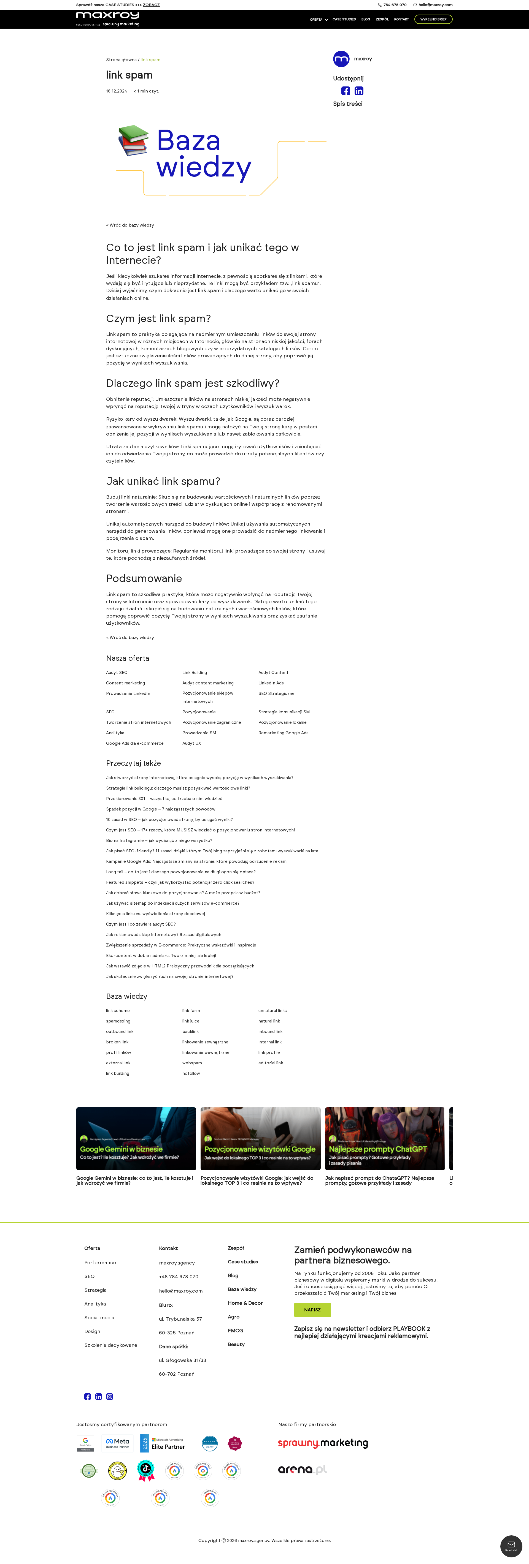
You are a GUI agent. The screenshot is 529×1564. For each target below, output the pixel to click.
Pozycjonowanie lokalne (282, 722)
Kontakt (401, 19)
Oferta (316, 19)
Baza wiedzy (242, 1289)
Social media (99, 1317)
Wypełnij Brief (433, 19)
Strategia (95, 1290)
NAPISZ (312, 1310)
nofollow (191, 1073)
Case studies (344, 19)
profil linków (118, 1053)
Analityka (115, 733)
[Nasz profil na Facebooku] (87, 1398)
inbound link (270, 1032)
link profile (269, 1053)
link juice (190, 1021)
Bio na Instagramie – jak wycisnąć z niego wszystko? (159, 841)
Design (92, 1331)
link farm (191, 1011)
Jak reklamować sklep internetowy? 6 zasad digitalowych (163, 935)
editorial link (270, 1063)
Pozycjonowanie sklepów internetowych (207, 697)
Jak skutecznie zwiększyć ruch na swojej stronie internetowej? (169, 977)
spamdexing (118, 1021)
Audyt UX (191, 743)
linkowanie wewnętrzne (206, 1053)
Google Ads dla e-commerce (135, 743)
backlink (190, 1032)
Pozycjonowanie (199, 712)
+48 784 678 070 (178, 1276)
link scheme (118, 1011)
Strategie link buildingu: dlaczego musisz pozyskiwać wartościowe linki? (178, 788)
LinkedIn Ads (271, 683)
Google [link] (242, 419)
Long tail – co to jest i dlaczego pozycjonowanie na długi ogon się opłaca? (181, 872)
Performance (100, 1262)
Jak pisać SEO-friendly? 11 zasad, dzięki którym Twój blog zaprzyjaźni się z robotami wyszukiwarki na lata (212, 851)
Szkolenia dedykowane (110, 1345)
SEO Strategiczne (276, 694)
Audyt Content (273, 673)
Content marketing (125, 683)
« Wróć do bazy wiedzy (130, 225)
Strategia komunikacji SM (284, 712)
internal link (270, 1042)
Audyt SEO (117, 673)
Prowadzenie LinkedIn (128, 694)
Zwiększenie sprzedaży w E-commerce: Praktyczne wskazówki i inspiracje (181, 945)
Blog (365, 19)
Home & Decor (245, 1303)
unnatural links (272, 1011)
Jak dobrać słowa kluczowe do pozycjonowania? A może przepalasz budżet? (183, 893)
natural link (269, 1021)
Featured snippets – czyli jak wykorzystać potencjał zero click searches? (180, 882)
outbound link (119, 1032)
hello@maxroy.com (436, 5)
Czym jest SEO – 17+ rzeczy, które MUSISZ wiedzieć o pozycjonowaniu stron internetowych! (200, 830)
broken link (117, 1042)
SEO (110, 712)
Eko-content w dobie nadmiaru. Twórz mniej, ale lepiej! (161, 956)
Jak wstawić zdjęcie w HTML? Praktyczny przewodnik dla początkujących (180, 966)
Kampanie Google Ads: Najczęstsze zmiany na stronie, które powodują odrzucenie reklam (196, 861)
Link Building (194, 673)
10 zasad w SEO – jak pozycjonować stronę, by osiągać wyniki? (169, 820)
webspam (192, 1063)
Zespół (382, 19)
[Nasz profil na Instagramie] (109, 1398)
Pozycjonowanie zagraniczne (211, 722)
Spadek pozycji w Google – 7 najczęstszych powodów (160, 809)
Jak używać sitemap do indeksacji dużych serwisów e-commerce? (172, 903)
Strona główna (121, 60)
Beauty (236, 1344)
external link (118, 1063)
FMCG (235, 1330)
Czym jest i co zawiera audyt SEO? (141, 924)
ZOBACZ (151, 5)
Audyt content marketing (208, 683)
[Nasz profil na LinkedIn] (98, 1398)
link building (117, 1073)
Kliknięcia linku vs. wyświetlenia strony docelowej (155, 914)
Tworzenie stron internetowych (138, 722)
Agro (233, 1317)
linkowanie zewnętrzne (205, 1042)
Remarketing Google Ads (283, 733)
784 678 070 (395, 5)
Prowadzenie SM (199, 733)
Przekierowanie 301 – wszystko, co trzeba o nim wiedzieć (164, 799)
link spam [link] (209, 290)
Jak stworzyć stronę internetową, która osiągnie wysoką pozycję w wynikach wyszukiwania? (199, 778)
